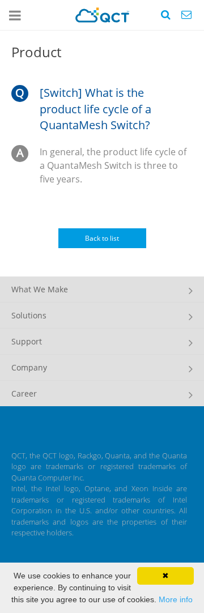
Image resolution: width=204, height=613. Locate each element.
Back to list (102, 238)
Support (26, 341)
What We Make (39, 289)
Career (24, 393)
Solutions (28, 315)
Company (29, 367)
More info (176, 599)
